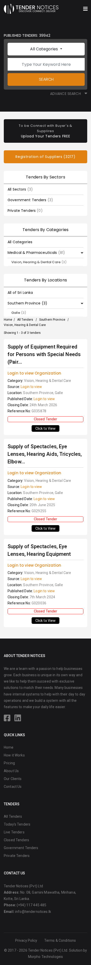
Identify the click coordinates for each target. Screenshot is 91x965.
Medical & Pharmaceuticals (36, 252)
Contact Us (12, 787)
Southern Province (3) (27, 303)
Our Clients (13, 779)
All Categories (44, 49)
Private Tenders (25, 210)
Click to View (45, 428)
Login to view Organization (34, 373)
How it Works (14, 755)
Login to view (31, 387)
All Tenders (25, 319)
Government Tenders (30, 199)
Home (8, 319)
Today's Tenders (17, 824)
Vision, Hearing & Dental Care (39, 262)
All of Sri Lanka (20, 292)
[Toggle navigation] (85, 9)
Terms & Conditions (60, 940)
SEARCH (46, 79)
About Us (11, 771)
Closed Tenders (16, 840)
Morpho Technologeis (45, 957)
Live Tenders (14, 832)
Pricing (9, 763)
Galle (18, 312)
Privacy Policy (26, 940)
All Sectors (20, 189)
